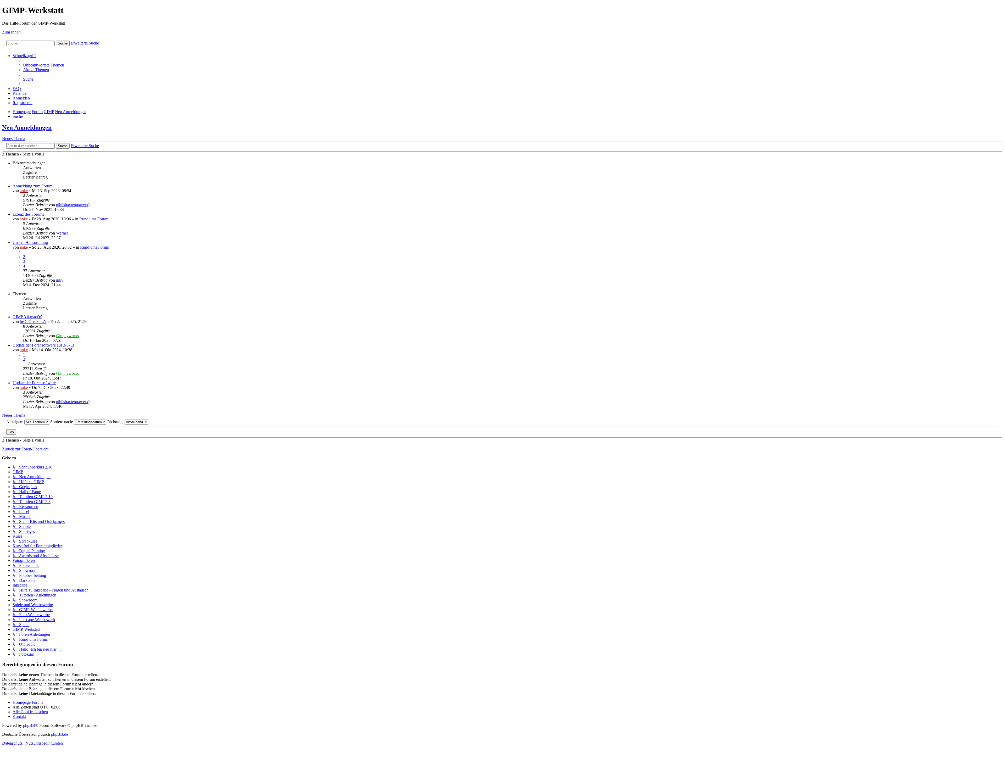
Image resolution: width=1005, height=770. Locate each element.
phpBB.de (59, 734)
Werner (62, 233)
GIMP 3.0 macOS (27, 317)
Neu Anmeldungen (27, 127)
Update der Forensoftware (34, 383)
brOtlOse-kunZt (33, 321)
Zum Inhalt (11, 32)
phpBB (29, 725)
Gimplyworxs (67, 335)
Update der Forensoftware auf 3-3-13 (43, 345)
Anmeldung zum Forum (32, 186)
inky (59, 280)
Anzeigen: (15, 422)
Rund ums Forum (93, 219)
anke (24, 190)
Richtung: (116, 422)
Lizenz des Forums (28, 214)
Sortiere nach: (62, 422)
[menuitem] (43, 65)
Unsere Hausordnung (30, 242)
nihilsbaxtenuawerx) (73, 205)
